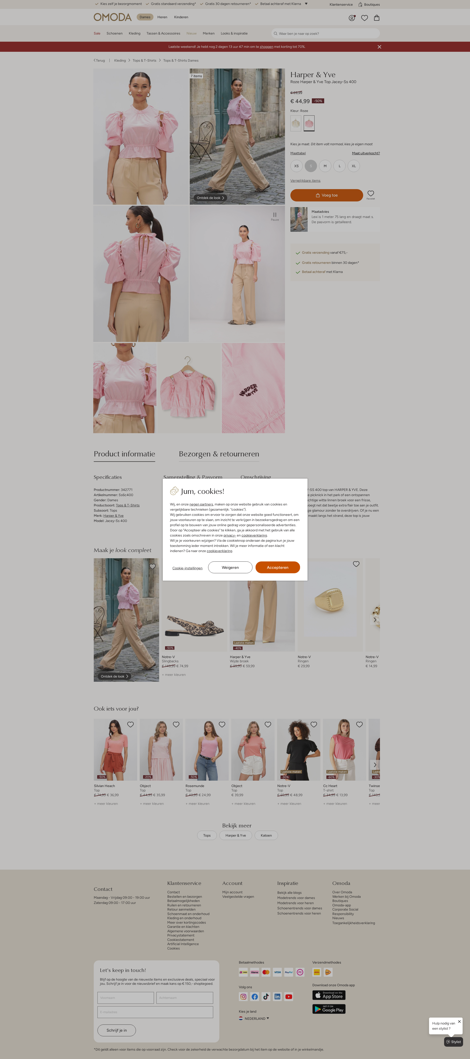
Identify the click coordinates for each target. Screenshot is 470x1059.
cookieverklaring (254, 535)
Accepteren (277, 567)
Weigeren (230, 567)
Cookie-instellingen (187, 568)
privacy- (230, 535)
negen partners (201, 504)
